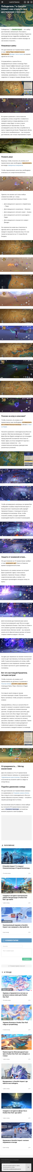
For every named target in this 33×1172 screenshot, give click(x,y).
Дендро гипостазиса (17, 54)
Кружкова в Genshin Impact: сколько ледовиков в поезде (16, 1141)
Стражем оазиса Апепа (21, 793)
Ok (28, 1167)
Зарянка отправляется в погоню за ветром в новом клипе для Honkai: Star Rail (15, 995)
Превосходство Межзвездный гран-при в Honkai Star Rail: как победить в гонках (16, 1054)
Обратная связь (5, 1162)
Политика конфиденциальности (12, 1169)
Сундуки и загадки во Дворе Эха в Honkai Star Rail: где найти (15, 1112)
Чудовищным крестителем (10, 777)
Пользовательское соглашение (10, 1159)
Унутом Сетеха (6, 684)
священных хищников (15, 165)
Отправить (27, 959)
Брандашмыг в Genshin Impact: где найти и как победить (15, 1082)
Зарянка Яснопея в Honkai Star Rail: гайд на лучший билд (15, 1023)
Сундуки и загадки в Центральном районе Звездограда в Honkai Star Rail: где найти (15, 897)
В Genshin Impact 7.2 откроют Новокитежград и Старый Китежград (16, 867)
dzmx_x (5, 25)
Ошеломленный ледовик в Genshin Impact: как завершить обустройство (16, 926)
